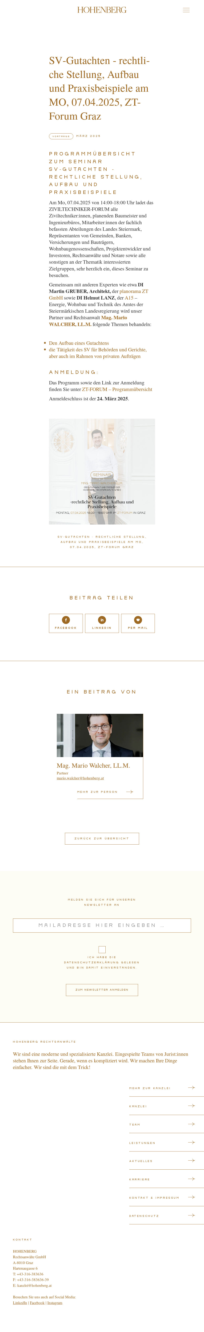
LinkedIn (20, 1302)
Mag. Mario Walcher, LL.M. (93, 765)
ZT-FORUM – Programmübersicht (117, 389)
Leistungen (142, 1143)
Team (134, 1125)
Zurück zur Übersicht (102, 839)
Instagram (54, 1302)
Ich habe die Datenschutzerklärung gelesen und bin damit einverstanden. (102, 962)
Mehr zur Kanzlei (150, 1088)
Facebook (37, 1302)
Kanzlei (138, 1106)
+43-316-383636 (30, 1273)
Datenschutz (144, 1216)
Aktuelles (141, 1161)
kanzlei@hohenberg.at (34, 1285)
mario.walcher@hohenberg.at (80, 777)
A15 (129, 297)
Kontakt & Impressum (154, 1198)
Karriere (139, 1180)
